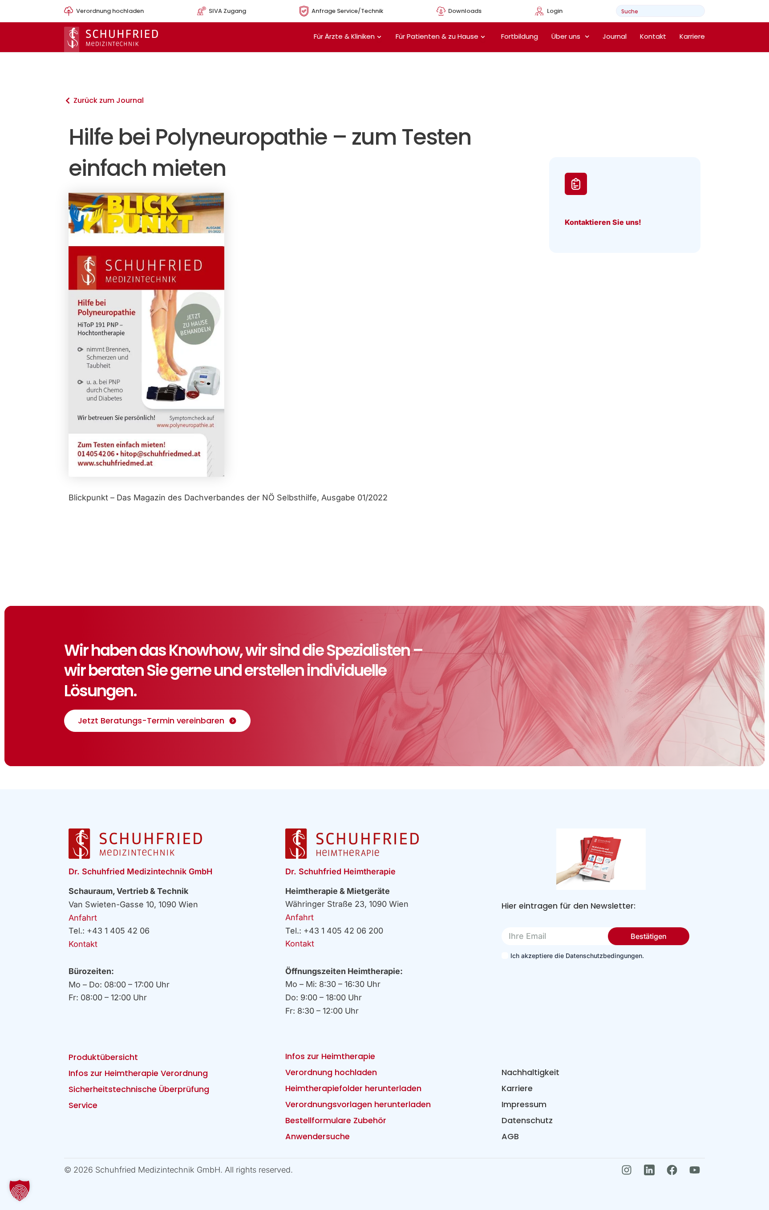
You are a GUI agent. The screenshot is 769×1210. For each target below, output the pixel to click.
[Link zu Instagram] (629, 1170)
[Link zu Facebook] (674, 1170)
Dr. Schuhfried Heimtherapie (340, 871)
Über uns (565, 36)
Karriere (692, 36)
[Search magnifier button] (695, 10)
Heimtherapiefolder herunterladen (353, 1088)
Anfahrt (83, 917)
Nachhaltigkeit (530, 1072)
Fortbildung (519, 36)
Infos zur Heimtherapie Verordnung (138, 1073)
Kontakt (653, 36)
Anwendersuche (317, 1136)
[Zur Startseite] (111, 39)
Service (83, 1105)
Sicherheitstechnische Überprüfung (139, 1089)
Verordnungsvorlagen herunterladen (358, 1104)
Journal (615, 36)
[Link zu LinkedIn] (652, 1170)
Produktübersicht (103, 1057)
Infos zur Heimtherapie (330, 1056)
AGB (510, 1136)
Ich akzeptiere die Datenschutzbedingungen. (577, 955)
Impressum (524, 1104)
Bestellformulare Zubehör (335, 1120)
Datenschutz (527, 1120)
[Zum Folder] (601, 859)
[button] (19, 1190)
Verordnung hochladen (331, 1072)
